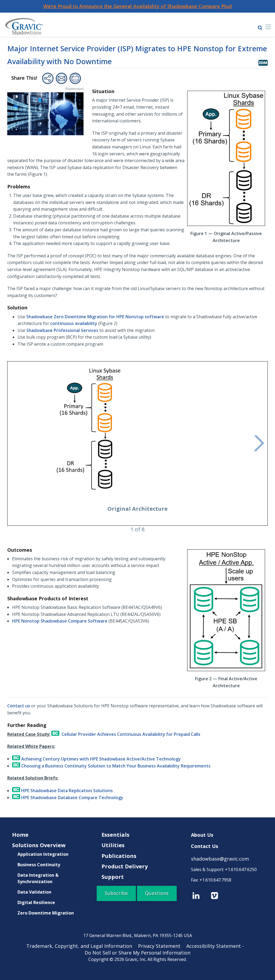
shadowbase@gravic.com (220, 858)
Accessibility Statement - (217, 946)
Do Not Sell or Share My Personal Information (137, 952)
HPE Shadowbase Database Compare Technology (71, 797)
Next (258, 443)
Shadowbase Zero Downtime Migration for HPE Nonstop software (95, 317)
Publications (119, 856)
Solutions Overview (39, 845)
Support (113, 876)
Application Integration (42, 854)
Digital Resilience (36, 902)
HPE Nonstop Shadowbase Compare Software (59, 621)
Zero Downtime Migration (45, 913)
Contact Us (204, 846)
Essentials (115, 834)
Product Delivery (125, 866)
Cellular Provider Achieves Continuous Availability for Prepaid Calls (129, 734)
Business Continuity (38, 865)
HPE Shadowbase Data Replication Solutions (66, 790)
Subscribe (116, 893)
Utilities (113, 845)
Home (20, 834)
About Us (202, 835)
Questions (157, 893)
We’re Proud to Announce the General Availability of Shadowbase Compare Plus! (137, 6)
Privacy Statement (161, 946)
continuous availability (73, 323)
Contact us (18, 706)
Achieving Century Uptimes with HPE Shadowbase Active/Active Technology (100, 759)
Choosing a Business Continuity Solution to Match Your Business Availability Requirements (115, 766)
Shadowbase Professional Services (62, 330)
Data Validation (34, 892)
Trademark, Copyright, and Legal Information (81, 946)
